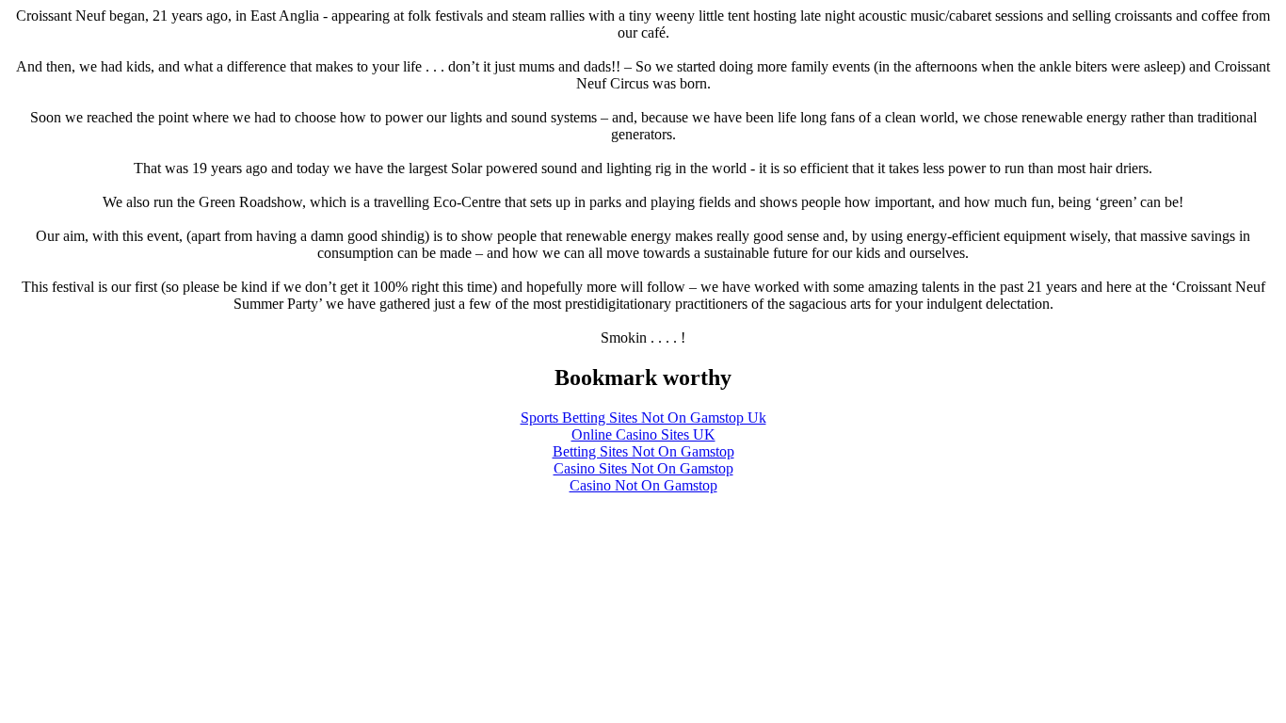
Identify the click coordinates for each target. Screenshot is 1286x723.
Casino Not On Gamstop (643, 485)
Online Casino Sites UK (643, 434)
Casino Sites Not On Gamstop (643, 468)
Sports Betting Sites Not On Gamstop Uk (643, 418)
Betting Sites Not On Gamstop (643, 451)
